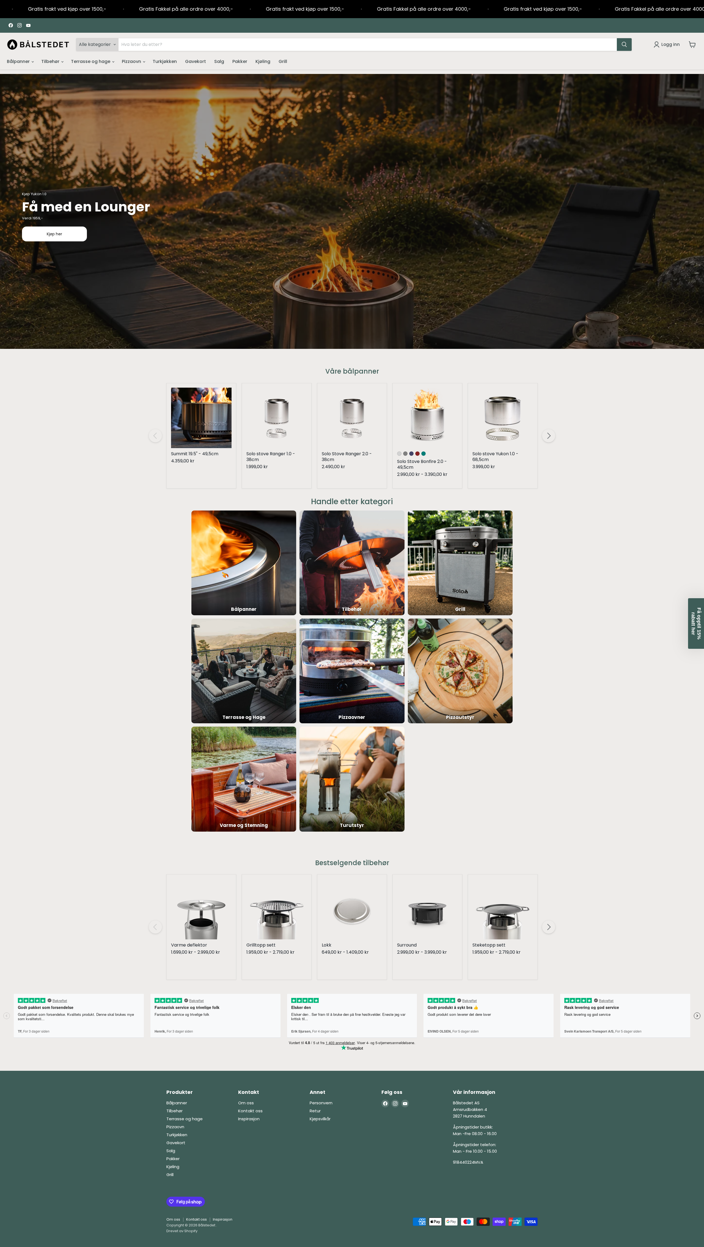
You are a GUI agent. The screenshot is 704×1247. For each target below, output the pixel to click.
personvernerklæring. (338, 684)
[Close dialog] (416, 559)
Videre (352, 650)
